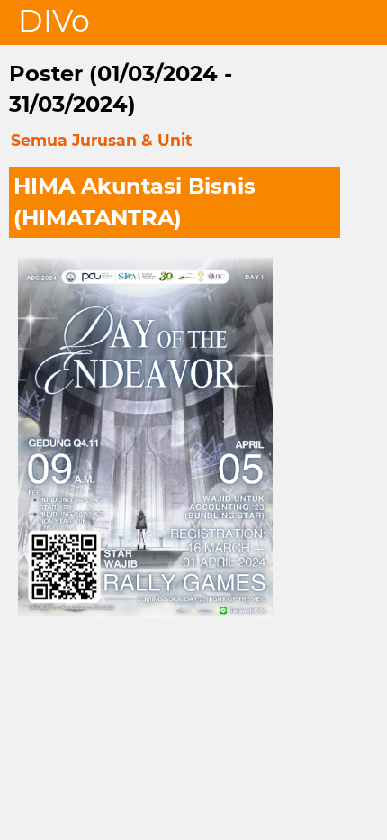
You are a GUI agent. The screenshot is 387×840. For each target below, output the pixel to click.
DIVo (54, 21)
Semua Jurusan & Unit (102, 140)
